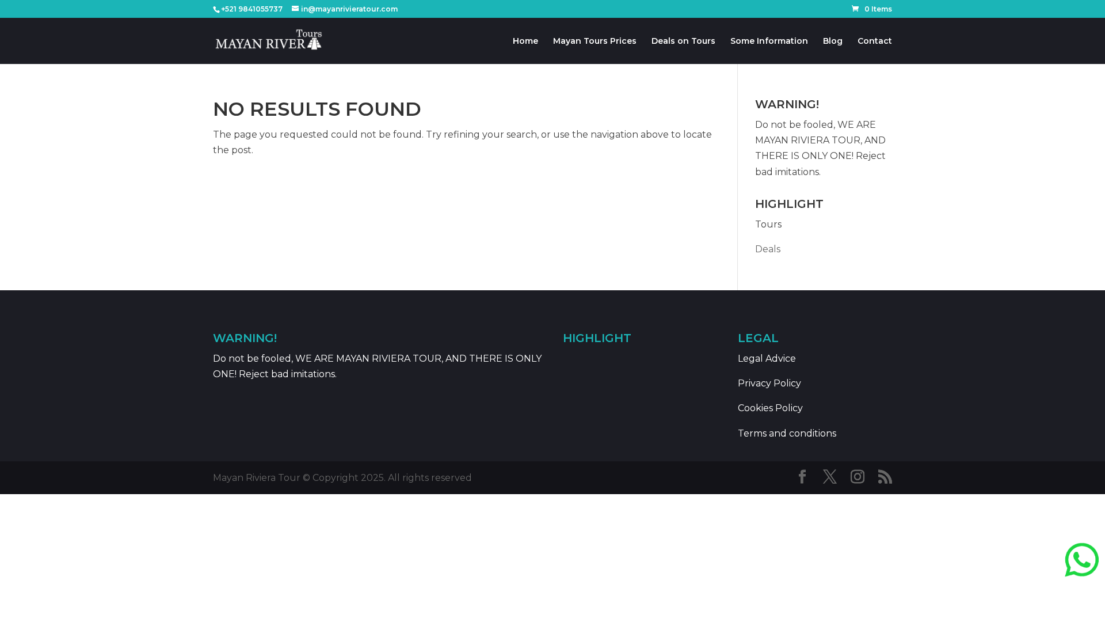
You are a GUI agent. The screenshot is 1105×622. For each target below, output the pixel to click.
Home (525, 41)
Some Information (769, 41)
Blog (833, 41)
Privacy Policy (769, 383)
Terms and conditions (787, 433)
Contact (875, 41)
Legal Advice (767, 358)
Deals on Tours (683, 41)
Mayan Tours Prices (595, 41)
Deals (767, 249)
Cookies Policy (770, 408)
